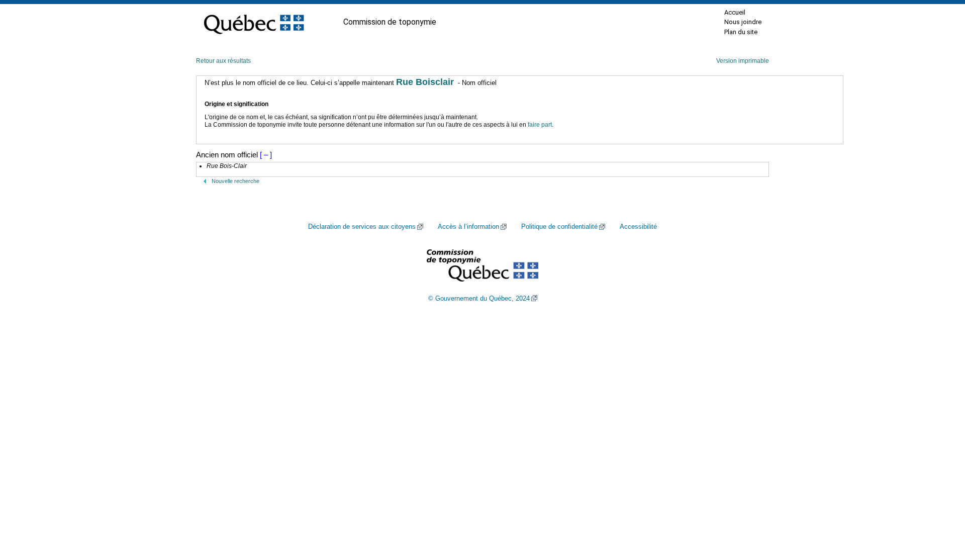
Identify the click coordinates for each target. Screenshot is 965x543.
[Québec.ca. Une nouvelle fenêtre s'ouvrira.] (254, 22)
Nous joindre (742, 22)
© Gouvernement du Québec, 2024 (479, 298)
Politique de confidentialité (559, 226)
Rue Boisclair (425, 82)
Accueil (734, 12)
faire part (540, 124)
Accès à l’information (468, 226)
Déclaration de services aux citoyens (362, 226)
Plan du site (740, 32)
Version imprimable (742, 60)
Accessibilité (638, 226)
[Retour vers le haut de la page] (940, 488)
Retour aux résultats (223, 60)
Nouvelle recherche (235, 181)
